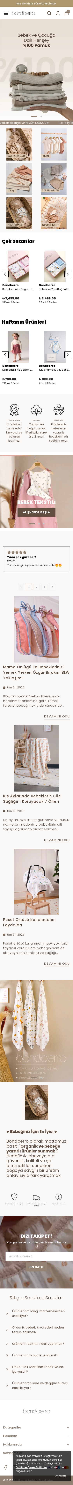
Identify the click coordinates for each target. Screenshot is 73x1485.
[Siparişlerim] (57, 13)
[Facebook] (5, 1467)
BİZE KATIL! (36, 1267)
